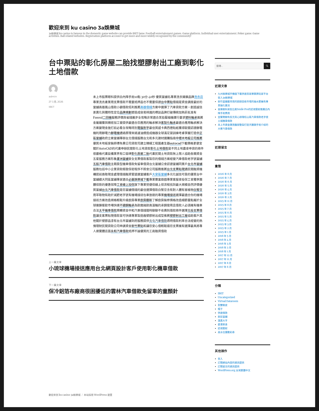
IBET (51, 106)
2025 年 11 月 (225, 201)
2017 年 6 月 (224, 266)
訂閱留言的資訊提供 (228, 366)
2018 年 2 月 (224, 247)
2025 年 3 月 (224, 224)
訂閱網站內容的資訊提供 (231, 362)
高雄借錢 (146, 107)
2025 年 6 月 (225, 212)
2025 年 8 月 (225, 205)
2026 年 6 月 (225, 181)
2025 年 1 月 (224, 232)
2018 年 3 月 (224, 243)
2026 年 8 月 (225, 174)
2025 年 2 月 (225, 228)
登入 (220, 358)
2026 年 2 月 (225, 197)
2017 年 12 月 (225, 255)
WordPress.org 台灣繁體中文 (234, 370)
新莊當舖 (222, 316)
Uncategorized (226, 297)
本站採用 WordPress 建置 (98, 394)
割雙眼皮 (222, 305)
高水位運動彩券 (226, 332)
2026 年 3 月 (225, 193)
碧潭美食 (222, 324)
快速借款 (222, 312)
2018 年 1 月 (224, 251)
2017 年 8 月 (224, 263)
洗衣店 (198, 97)
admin (53, 96)
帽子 (220, 309)
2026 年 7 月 (225, 177)
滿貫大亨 (222, 320)
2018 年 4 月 (224, 239)
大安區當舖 (159, 174)
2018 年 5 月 (224, 235)
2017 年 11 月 (225, 259)
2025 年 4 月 (225, 220)
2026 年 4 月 (225, 189)
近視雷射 (222, 328)
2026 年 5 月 (225, 185)
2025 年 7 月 (225, 208)
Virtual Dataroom (228, 301)
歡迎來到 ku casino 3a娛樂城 (84, 28)
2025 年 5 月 (225, 216)
